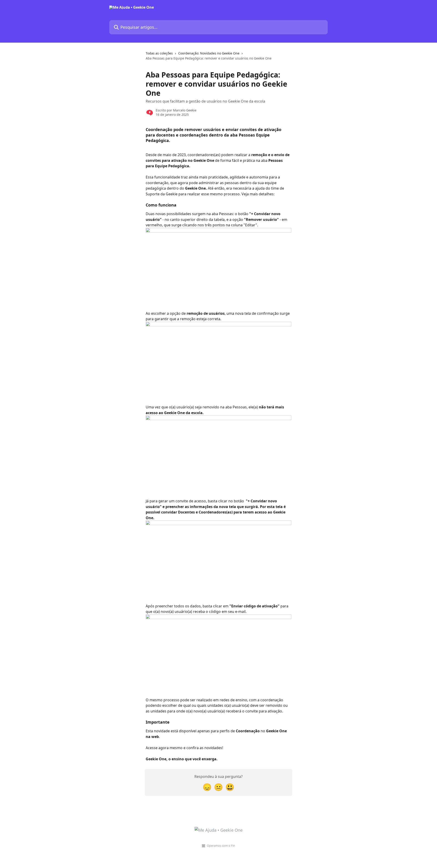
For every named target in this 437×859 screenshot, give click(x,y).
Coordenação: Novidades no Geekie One (208, 53)
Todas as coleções (159, 53)
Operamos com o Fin (221, 846)
